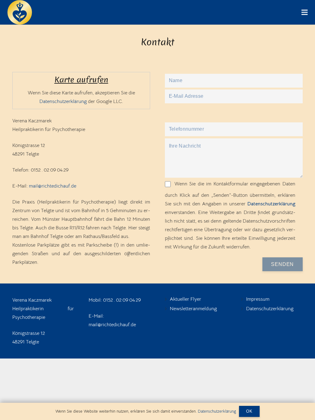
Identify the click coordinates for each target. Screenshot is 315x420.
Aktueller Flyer (185, 299)
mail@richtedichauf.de (52, 186)
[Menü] (304, 12)
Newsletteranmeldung (193, 309)
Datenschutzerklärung (63, 101)
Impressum (257, 299)
